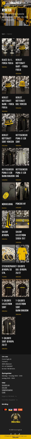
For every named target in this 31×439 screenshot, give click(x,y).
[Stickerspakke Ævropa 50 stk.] (8, 254)
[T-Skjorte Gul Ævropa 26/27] (22, 254)
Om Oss (4, 387)
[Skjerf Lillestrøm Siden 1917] (22, 219)
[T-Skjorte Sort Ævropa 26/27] (8, 326)
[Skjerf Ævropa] (8, 219)
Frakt (3, 392)
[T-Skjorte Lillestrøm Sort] (8, 288)
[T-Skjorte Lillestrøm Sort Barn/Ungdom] (22, 288)
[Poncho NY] (22, 191)
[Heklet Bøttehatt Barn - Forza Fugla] (8, 85)
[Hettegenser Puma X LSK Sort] (22, 122)
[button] (3, 3)
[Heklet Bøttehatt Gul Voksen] (22, 85)
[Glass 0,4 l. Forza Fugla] (8, 47)
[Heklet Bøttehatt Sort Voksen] (8, 122)
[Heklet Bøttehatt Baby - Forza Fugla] (22, 47)
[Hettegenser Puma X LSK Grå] (22, 157)
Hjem (3, 34)
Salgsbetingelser (7, 390)
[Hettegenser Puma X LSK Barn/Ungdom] (8, 157)
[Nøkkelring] (8, 191)
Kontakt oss (6, 385)
